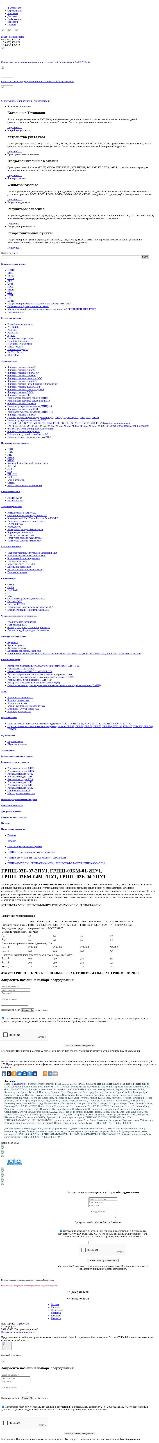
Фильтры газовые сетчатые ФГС (24, 378)
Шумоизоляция (8, 735)
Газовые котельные (17, 561)
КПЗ (9, 454)
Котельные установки (11, 547)
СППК (11, 482)
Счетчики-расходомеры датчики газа (27, 515)
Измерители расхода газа (20, 535)
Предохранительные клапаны (15, 443)
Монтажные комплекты (12, 805)
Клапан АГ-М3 (15, 500)
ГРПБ (10, 295)
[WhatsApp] (11, 34)
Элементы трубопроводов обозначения (28, 630)
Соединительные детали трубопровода (19, 616)
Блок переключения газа (20, 697)
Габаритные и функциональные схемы (28, 306)
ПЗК (9, 471)
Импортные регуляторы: (20, 338)
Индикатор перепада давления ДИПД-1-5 (29, 406)
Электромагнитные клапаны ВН (24, 485)
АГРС (4, 691)
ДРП (9, 281)
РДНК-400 (12, 327)
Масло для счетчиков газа (21, 793)
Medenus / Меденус (17, 349)
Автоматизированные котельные (24, 569)
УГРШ (10, 275)
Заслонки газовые (16, 648)
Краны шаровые (16, 645)
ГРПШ (11, 270)
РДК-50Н (12, 330)
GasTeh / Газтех (15, 352)
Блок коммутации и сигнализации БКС (28, 609)
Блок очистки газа (17, 703)
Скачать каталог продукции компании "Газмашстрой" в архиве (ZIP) (37, 81)
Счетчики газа (15, 524)
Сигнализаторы (8, 578)
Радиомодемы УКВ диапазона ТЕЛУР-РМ (29, 679)
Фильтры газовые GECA (20, 392)
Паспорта (5, 823)
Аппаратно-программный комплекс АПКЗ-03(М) (33, 682)
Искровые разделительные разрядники (19, 799)
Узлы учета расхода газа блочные (25, 538)
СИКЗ (10, 584)
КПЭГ (10, 460)
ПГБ (9, 298)
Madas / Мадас (15, 346)
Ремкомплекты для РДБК (20, 771)
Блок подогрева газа (18, 700)
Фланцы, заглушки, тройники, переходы (28, 627)
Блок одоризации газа (19, 711)
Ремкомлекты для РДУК (20, 773)
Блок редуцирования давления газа (26, 706)
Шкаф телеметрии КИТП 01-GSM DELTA (29, 671)
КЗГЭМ (11, 466)
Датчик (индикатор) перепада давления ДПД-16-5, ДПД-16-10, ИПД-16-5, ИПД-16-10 (53, 417)
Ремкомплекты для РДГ (19, 785)
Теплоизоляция (8, 750)
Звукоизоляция (15, 741)
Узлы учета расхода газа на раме (24, 540)
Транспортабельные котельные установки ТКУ (32, 552)
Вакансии (12, 22)
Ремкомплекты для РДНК (20, 768)
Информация (14, 19)
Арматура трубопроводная (13, 636)
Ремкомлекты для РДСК (20, 787)
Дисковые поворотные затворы (24, 650)
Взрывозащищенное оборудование (17, 756)
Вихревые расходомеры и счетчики (26, 521)
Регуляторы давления (11, 318)
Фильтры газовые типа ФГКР (23, 372)
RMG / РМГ (13, 355)
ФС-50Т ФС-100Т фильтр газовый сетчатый (30, 428)
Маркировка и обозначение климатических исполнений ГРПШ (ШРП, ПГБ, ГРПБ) (51, 309)
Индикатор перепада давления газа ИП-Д (29, 437)
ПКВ (10, 452)
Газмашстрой (19, 1083)
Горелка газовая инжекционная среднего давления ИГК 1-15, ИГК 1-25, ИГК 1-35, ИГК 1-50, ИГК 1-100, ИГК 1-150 (69, 723)
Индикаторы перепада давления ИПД (27, 398)
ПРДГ (10, 286)
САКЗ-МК (12, 590)
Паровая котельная (17, 572)
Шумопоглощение (17, 744)
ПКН (10, 449)
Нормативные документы (13, 829)
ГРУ (9, 292)
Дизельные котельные (19, 566)
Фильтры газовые (9, 361)
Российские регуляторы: (20, 324)
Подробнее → (14, 127)
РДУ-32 (11, 335)
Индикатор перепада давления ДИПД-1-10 (30, 412)
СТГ (9, 593)
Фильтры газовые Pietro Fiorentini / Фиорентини (32, 384)
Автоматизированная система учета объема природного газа (39, 674)
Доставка (12, 16)
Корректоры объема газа (20, 532)
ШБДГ (10, 289)
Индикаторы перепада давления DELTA (28, 400)
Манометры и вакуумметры (14, 817)
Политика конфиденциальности (18, 1332)
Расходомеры (14, 526)
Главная (11, 24)
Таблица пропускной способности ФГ (27, 434)
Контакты (12, 13)
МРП (10, 284)
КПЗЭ (10, 457)
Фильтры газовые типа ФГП (22, 370)
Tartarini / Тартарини (18, 341)
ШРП (10, 273)
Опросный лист (15, 312)
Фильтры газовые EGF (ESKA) (23, 431)
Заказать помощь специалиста (79, 1045)
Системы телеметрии (10, 659)
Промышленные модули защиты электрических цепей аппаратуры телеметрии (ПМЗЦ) (54, 685)
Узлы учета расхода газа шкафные (25, 529)
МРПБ (10, 300)
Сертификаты (14, 10)
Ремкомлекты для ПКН (19, 776)
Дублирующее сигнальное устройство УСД (30, 607)
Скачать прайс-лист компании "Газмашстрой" (25, 101)
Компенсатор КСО (17, 624)
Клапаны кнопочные (10, 491)
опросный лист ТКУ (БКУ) (21, 564)
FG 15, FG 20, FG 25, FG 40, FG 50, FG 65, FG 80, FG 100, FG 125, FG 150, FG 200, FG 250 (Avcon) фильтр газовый (68, 423)
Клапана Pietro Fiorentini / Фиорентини (27, 463)
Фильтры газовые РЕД (19, 395)
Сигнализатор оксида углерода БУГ (26, 598)
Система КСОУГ (16, 604)
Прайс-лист (57, 1310)
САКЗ (10, 587)
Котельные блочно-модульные (23, 558)
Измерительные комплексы (21, 512)
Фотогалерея (14, 8)
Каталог (55, 1307)
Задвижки (12, 642)
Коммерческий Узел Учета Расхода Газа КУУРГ (32, 518)
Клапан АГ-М (14, 497)
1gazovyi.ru (23, 1323)
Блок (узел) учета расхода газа (23, 708)
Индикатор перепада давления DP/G (26, 420)
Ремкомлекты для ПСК (19, 782)
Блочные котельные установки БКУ (26, 555)
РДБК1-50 (12, 332)
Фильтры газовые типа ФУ (21, 414)
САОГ (10, 595)
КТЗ (9, 468)
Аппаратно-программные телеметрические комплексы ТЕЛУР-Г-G (43, 665)
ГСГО (10, 278)
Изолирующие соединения (21, 622)
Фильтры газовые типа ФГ (21, 367)
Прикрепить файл (10, 1010)
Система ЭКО (14, 601)
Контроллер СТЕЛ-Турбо (20, 668)
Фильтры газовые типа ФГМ (22, 409)
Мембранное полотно (18, 790)
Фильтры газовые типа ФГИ (22, 381)
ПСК (10, 477)
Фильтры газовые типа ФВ (21, 403)
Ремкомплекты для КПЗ (20, 779)
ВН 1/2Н (12, 474)
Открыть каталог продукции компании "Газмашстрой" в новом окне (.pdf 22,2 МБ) (45, 62)
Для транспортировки (11, 811)
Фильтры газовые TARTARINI (23, 386)
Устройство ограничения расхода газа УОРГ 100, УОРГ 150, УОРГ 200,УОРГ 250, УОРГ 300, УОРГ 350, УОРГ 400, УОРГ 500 (74, 653)
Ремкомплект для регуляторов (15, 762)
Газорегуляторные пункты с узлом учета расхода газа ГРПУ (39, 303)
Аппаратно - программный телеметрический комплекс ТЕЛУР (40, 677)
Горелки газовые (9, 717)
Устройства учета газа (11, 506)
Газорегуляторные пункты (13, 264)
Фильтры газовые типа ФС (21, 375)
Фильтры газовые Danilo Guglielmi (25, 389)
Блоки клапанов (16, 480)
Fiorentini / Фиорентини (19, 343)
